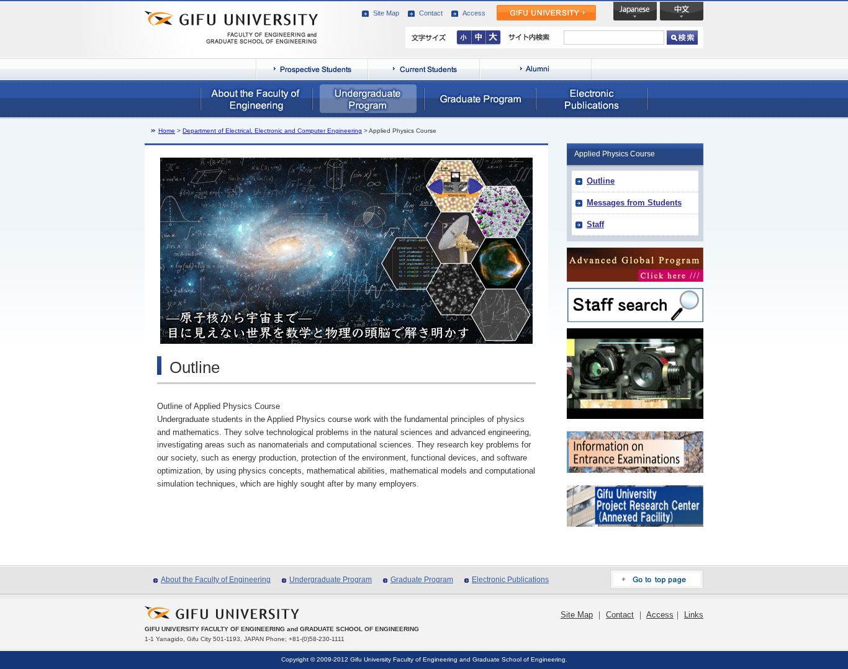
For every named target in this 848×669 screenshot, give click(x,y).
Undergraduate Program (330, 579)
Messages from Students (634, 202)
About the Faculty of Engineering (216, 579)
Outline (601, 181)
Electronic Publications (510, 579)
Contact (431, 13)
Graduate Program (421, 579)
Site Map (386, 13)
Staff (595, 224)
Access (473, 13)
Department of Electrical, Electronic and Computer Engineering (272, 130)
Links (693, 614)
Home (166, 130)
